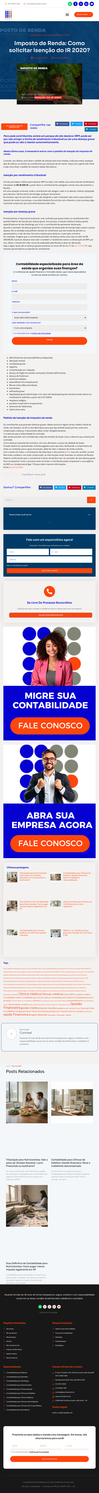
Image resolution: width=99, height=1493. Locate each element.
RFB (68, 452)
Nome (14, 281)
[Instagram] (81, 4)
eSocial (11, 1004)
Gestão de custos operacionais (60, 1004)
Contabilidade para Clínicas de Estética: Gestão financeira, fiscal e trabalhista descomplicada (77, 876)
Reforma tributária (75, 1011)
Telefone (16, 302)
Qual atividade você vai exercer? (26, 322)
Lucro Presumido (82, 1008)
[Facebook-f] (75, 4)
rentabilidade (88, 1011)
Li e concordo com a (32, 333)
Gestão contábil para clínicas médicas (39, 1004)
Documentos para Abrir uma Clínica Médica (53, 1001)
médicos (11, 1011)
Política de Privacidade (39, 1452)
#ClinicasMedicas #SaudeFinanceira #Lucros (17, 968)
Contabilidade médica (12, 998)
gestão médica (30, 1008)
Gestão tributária (48, 1008)
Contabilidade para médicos (62, 998)
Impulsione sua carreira (66, 1008)
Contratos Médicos (17, 1001)
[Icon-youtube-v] (92, 4)
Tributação (51, 1015)
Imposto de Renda (55, 35)
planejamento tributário (58, 1011)
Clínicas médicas (52, 994)
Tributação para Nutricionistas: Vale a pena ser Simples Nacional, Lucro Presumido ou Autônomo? (33, 876)
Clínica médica (29, 994)
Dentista (36, 1001)
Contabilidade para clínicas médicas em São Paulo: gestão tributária (33, 932)
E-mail (14, 291)
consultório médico (82, 994)
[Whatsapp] (70, 4)
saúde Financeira (15, 1014)
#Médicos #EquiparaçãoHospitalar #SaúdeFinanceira (68, 978)
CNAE (66, 994)
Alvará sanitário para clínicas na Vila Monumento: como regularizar (77, 904)
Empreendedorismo (75, 1001)
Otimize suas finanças (39, 1011)
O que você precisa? (21, 312)
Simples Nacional (38, 1014)
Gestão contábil (21, 1004)
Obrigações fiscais (23, 1011)
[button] (67, 14)
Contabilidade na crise (38, 35)
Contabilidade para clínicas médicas (35, 998)
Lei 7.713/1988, (81, 246)
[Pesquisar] (91, 500)
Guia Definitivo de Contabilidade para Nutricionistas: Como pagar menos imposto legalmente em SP (34, 905)
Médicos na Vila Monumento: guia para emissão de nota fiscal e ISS (77, 932)
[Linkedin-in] (86, 4)
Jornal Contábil (16, 467)
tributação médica (63, 1015)
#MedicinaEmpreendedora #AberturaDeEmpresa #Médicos (33, 978)
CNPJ (71, 994)
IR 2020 (66, 35)
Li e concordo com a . (30, 1452)
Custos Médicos (28, 1001)
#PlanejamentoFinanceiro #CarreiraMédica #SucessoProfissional (36, 988)
